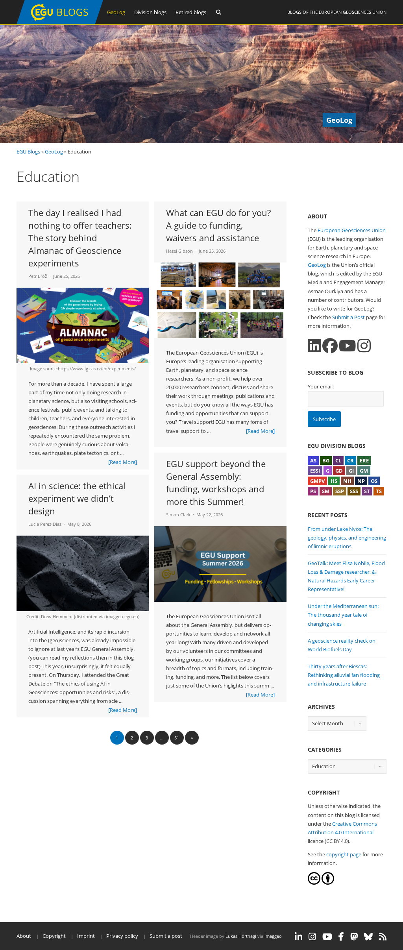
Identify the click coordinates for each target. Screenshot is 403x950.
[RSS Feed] (382, 936)
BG (325, 460)
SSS (354, 491)
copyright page (343, 854)
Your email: (321, 386)
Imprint (86, 935)
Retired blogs (191, 12)
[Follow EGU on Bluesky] (368, 936)
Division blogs (150, 12)
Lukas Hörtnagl (241, 936)
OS (374, 480)
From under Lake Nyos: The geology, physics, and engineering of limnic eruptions (347, 537)
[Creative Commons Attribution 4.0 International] (314, 882)
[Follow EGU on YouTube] (327, 936)
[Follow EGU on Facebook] (341, 936)
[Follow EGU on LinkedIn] (298, 936)
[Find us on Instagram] (364, 345)
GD (339, 470)
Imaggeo (273, 936)
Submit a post (166, 935)
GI (351, 470)
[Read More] (122, 462)
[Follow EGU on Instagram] (312, 936)
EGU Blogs (28, 151)
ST (367, 491)
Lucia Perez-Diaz (44, 524)
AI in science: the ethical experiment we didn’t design (77, 498)
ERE (364, 460)
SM (325, 491)
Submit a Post (348, 317)
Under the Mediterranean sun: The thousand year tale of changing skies (343, 615)
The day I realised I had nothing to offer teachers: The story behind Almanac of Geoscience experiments (80, 238)
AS (313, 460)
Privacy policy (122, 935)
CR (350, 460)
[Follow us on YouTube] (347, 345)
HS (334, 480)
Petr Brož (37, 276)
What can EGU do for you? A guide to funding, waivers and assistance (218, 225)
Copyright (54, 935)
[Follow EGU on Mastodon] (354, 936)
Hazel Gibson (179, 251)
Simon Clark (178, 515)
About (24, 935)
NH (347, 480)
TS (379, 491)
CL (338, 460)
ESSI (315, 470)
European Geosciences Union (352, 12)
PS (313, 491)
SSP (339, 491)
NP (361, 480)
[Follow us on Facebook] (330, 345)
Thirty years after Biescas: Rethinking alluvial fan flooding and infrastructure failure (344, 675)
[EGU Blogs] (60, 22)
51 (176, 738)
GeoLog (116, 12)
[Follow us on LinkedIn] (314, 345)
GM (364, 470)
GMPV (317, 480)
